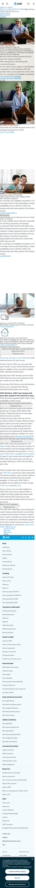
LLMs (3, 844)
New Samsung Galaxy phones (11, 704)
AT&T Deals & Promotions (10, 667)
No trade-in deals (7, 692)
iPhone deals (6, 674)
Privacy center (22, 855)
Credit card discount (8, 685)
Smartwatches (7, 562)
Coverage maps (6, 855)
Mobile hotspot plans (9, 629)
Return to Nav (18, 9)
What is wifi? (6, 794)
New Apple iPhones (8, 701)
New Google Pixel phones (10, 708)
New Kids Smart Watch (9, 741)
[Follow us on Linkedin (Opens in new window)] (32, 537)
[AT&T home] (18, 3)
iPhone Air (5, 584)
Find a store (6, 803)
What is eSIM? (6, 787)
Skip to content (6, 7)
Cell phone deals (7, 671)
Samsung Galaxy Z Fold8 (10, 599)
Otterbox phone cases (9, 761)
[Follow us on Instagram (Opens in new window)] (29, 537)
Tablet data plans (7, 625)
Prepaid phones (7, 569)
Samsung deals (7, 678)
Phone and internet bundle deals (12, 682)
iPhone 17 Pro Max (8, 577)
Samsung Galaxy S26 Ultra (10, 592)
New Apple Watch (8, 731)
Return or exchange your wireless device (15, 791)
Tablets (4, 558)
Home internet (7, 554)
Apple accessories (8, 750)
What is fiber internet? (9, 783)
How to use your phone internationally (14, 780)
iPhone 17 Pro (6, 581)
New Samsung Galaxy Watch (11, 734)
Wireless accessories (9, 565)
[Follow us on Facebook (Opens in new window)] (26, 537)
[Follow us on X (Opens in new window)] (23, 537)
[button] (3, 4)
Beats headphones (8, 764)
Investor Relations (8, 810)
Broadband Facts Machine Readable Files (15, 828)
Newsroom (5, 806)
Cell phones (6, 547)
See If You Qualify (7, 132)
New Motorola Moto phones (11, 711)
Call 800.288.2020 (7, 326)
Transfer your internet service (11, 659)
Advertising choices (24, 851)
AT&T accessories (7, 753)
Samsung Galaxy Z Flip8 (9, 602)
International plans (8, 614)
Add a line (5, 618)
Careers (4, 817)
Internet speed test (8, 648)
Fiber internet (6, 551)
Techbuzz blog (6, 833)
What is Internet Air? (8, 776)
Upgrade (5, 622)
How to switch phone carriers (11, 644)
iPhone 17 (5, 588)
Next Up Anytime (7, 632)
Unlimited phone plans (9, 611)
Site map (4, 851)
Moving (3, 215)
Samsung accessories (9, 757)
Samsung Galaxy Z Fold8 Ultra (11, 595)
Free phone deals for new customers (14, 689)
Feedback (5, 837)
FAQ (7, 215)
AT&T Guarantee (7, 824)
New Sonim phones (8, 715)
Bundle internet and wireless (11, 773)
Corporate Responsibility (10, 813)
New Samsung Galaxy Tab (10, 727)
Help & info (5, 821)
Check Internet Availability (10, 76)
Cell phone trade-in (8, 655)
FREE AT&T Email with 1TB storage (11, 841)
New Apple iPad (7, 723)
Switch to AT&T (7, 641)
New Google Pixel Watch (10, 738)
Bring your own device (9, 652)
